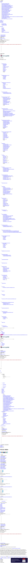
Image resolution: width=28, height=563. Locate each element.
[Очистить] (13, 339)
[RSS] (0, 453)
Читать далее (8, 552)
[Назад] (3, 375)
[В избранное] (1, 470)
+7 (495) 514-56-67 (2, 524)
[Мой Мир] (3, 452)
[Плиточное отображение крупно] (0, 469)
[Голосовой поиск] (1, 329)
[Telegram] (7, 452)
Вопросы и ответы (2, 508)
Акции (1, 504)
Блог (1, 509)
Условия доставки (2, 510)
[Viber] (5, 452)
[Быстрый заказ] (1, 472)
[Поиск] (1, 368)
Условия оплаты (2, 511)
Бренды (1, 505)
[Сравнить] (1, 471)
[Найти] (2, 329)
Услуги (1, 506)
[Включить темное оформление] (1, 54)
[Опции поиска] (0, 328)
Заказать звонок (2, 53)
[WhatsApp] (6, 452)
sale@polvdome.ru (2, 38)
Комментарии (3, 501)
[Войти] (0, 369)
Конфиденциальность (3, 545)
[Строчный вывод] (1, 469)
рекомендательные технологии (16, 548)
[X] (4, 452)
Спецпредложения (2, 507)
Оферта (1, 546)
